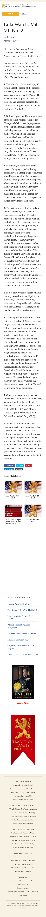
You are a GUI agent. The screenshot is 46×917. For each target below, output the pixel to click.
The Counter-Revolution (23, 857)
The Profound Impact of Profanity (23, 844)
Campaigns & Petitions (23, 871)
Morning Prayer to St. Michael (19, 604)
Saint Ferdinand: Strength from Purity (23, 820)
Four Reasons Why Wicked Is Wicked (22, 610)
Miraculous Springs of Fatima (23, 823)
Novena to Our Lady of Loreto (23, 800)
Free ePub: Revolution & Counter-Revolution (23, 892)
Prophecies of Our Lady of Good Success (20, 617)
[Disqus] (23, 560)
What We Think (23, 884)
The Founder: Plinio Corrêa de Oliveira (22, 655)
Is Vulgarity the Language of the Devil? (23, 840)
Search (35, 903)
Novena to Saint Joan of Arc (18, 640)
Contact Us (29, 903)
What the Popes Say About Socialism (23, 868)
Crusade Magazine (23, 888)
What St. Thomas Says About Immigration (18, 626)
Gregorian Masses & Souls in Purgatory (23, 816)
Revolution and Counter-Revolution (23, 860)
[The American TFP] (18, 6)
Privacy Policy (29, 905)
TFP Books (23, 895)
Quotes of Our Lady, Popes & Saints (23, 792)
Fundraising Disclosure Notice (15, 905)
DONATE (10, 13)
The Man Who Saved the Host (23, 847)
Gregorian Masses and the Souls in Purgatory (20, 647)
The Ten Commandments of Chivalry (21, 634)
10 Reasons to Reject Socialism (23, 864)
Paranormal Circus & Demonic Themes (23, 836)
